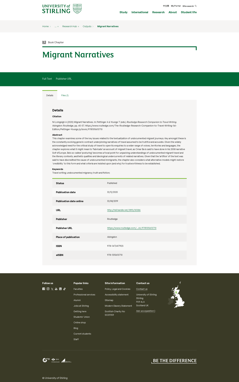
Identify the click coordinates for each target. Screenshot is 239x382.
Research (158, 12)
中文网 (166, 6)
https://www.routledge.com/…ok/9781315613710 (131, 228)
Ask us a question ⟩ (145, 310)
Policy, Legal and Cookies (117, 289)
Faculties (78, 289)
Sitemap (109, 300)
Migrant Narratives (108, 26)
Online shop (80, 322)
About (173, 12)
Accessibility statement (117, 294)
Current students (82, 333)
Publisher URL (64, 78)
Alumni (77, 300)
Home (45, 26)
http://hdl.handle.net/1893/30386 (124, 210)
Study (123, 12)
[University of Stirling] (62, 8)
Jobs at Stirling (81, 305)
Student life (189, 12)
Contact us (142, 289)
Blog (76, 328)
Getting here (80, 311)
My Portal (175, 6)
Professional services (84, 294)
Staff (76, 339)
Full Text (47, 78)
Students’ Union (82, 316)
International (139, 12)
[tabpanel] (119, 182)
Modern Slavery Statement (118, 305)
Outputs (87, 26)
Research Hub (69, 26)
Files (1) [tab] (65, 95)
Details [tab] (49, 95)
